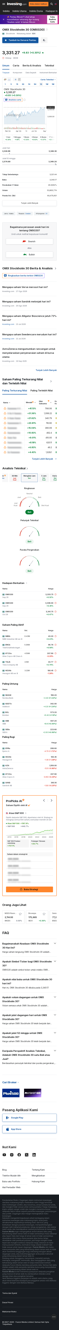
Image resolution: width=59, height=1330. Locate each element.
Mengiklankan (38, 1175)
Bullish (32, 254)
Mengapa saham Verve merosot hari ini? (25, 287)
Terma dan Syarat (9, 1293)
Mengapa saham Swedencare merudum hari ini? (29, 334)
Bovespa (32, 913)
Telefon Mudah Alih (11, 1175)
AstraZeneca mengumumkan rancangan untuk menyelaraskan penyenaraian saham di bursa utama (28, 352)
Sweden (28, 213)
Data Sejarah (31, 73)
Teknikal (49, 65)
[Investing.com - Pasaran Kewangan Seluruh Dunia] (16, 4)
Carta (16, 65)
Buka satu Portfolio (11, 1181)
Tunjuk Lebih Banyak (29, 203)
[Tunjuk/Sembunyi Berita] (19, 79)
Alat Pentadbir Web (11, 1187)
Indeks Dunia (36, 11)
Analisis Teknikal (13, 468)
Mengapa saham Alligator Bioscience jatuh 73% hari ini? (29, 318)
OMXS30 (9, 594)
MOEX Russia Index (13, 913)
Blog (4, 1170)
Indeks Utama (19, 11)
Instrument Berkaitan (48, 73)
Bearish (31, 241)
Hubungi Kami (38, 1181)
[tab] (14, 477)
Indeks (6, 11)
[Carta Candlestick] (5, 79)
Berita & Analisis (32, 65)
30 (46, 213)
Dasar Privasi (7, 1302)
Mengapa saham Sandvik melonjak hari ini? (26, 301)
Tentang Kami (38, 1170)
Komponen (17, 73)
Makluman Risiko (9, 1312)
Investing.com (8, 324)
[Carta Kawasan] (9, 79)
